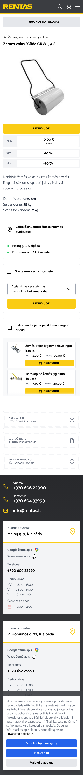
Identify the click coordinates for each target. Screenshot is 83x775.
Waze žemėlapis (18, 556)
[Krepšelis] (68, 6)
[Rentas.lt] (17, 6)
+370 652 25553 (20, 671)
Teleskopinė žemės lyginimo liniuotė (45, 376)
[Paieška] (59, 6)
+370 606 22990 (21, 571)
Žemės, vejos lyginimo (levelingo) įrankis (48, 348)
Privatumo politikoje (19, 734)
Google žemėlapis (19, 550)
